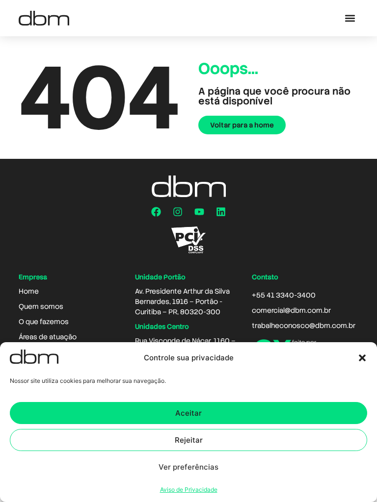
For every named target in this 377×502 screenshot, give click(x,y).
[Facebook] (156, 212)
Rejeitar (189, 440)
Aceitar (188, 413)
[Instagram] (178, 212)
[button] (362, 358)
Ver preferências (188, 467)
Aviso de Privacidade (188, 489)
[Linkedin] (221, 212)
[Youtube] (199, 212)
